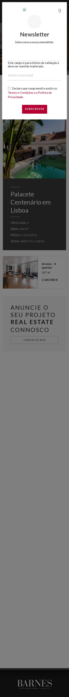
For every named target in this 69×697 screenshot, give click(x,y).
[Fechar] (59, 11)
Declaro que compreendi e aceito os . (32, 93)
